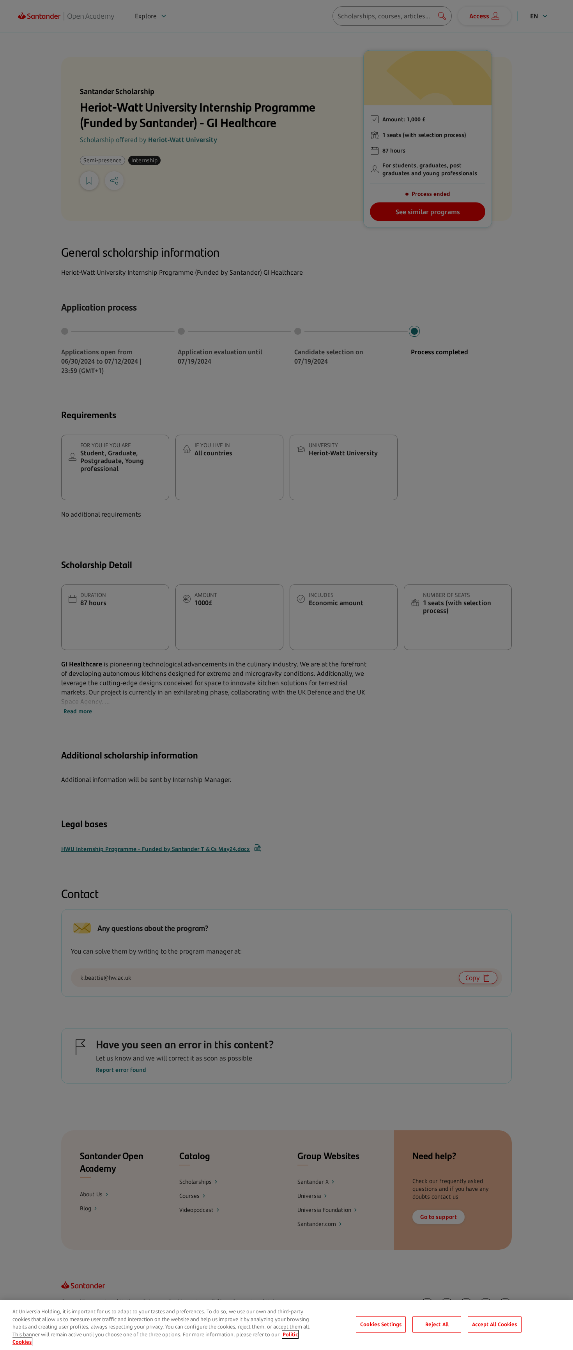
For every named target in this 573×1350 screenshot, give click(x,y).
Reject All (437, 1324)
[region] (286, 1325)
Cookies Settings (380, 1324)
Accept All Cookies (494, 1324)
